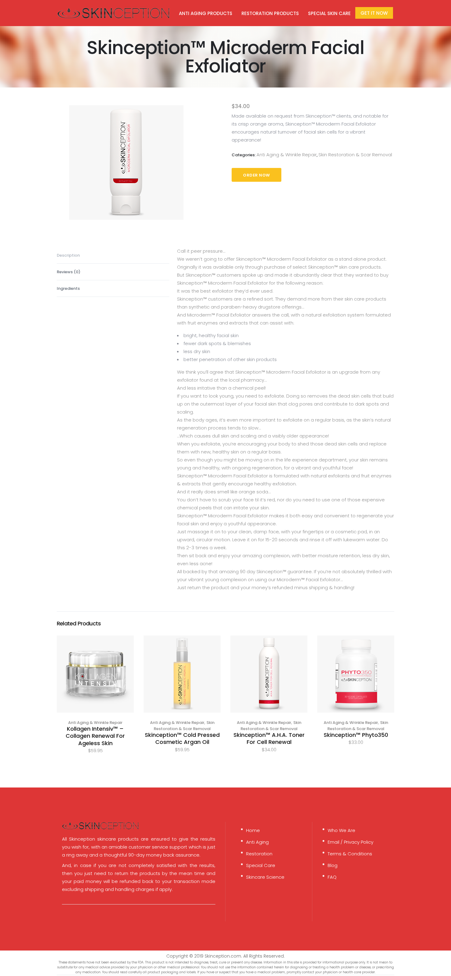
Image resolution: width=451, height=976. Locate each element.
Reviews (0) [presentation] (68, 272)
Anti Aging (257, 842)
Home (253, 830)
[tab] (113, 255)
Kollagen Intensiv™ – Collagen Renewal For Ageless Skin (95, 736)
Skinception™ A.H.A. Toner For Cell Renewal (269, 738)
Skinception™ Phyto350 (356, 735)
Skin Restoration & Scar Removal (355, 154)
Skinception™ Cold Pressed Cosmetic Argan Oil (182, 738)
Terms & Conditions (350, 853)
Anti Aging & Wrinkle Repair (286, 154)
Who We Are (341, 830)
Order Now (256, 175)
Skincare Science (265, 877)
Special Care (260, 865)
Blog (332, 865)
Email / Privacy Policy (350, 842)
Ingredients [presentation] (68, 288)
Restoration (259, 853)
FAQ (332, 877)
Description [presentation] (68, 255)
